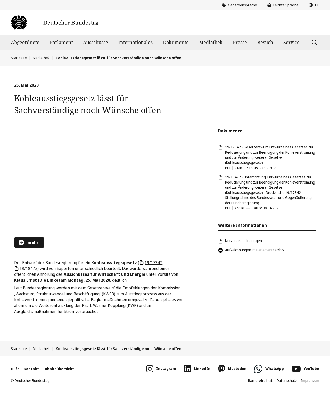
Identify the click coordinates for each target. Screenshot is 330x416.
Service (291, 42)
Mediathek (211, 42)
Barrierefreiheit (260, 380)
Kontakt (31, 368)
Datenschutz (287, 380)
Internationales (135, 42)
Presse (240, 42)
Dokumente (176, 42)
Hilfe (15, 368)
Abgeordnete (25, 42)
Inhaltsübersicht (58, 368)
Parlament (61, 42)
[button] (312, 5)
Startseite (19, 57)
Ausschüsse (95, 42)
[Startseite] (54, 22)
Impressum (310, 380)
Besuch (265, 42)
